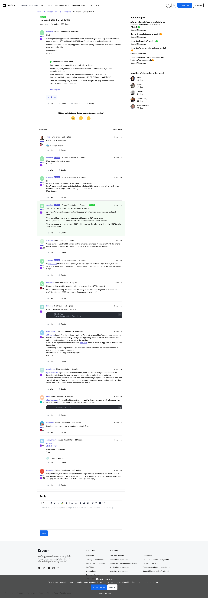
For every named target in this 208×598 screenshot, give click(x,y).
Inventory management (119, 571)
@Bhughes (50, 335)
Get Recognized (78, 5)
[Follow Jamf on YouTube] (49, 568)
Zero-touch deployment (119, 559)
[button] (184, 5)
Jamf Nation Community (95, 563)
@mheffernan (51, 446)
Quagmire (50, 283)
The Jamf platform (117, 556)
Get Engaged (95, 5)
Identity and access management (156, 559)
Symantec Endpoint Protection (143, 41)
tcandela (49, 240)
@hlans (49, 443)
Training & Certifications (95, 559)
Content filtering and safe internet (156, 571)
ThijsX (48, 137)
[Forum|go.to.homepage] (9, 5)
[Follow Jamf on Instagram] (53, 568)
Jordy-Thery (142, 98)
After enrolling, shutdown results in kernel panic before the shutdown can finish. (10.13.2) (147, 24)
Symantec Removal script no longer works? (148, 48)
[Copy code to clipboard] (120, 314)
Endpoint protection (150, 563)
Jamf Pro (51, 97)
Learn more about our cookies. (148, 582)
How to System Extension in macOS (145, 34)
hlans (48, 396)
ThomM (140, 91)
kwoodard (50, 470)
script (59, 402)
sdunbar (49, 32)
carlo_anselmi (51, 331)
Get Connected (61, 5)
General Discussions (29, 5)
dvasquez (50, 423)
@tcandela (52, 264)
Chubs (139, 84)
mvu (139, 77)
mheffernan (50, 369)
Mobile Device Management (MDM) (123, 563)
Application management (119, 567)
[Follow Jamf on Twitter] (39, 568)
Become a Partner (93, 575)
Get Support (45, 5)
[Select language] (174, 5)
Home (39, 12)
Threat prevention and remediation (156, 567)
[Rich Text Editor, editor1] (81, 517)
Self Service (147, 556)
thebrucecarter (143, 105)
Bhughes (49, 306)
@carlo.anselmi (52, 372)
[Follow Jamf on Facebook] (58, 568)
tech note (83, 343)
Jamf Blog (90, 567)
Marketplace (91, 571)
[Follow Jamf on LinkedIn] (44, 568)
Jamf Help (90, 556)
